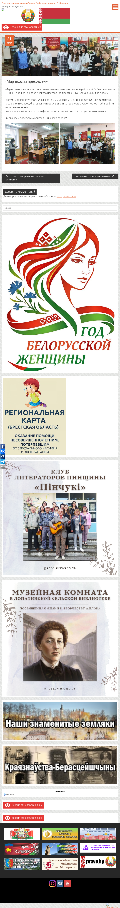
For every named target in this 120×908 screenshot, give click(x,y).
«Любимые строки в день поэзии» (93, 176)
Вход (4, 6)
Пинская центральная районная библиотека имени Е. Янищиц (35, 3)
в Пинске (60, 791)
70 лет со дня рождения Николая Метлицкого (24, 178)
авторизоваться (66, 196)
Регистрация (15, 6)
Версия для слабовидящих (25, 27)
